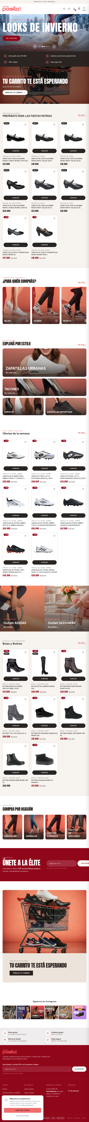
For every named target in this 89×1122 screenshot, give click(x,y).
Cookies (83, 1118)
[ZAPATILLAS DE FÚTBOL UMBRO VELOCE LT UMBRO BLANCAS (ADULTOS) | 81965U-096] (16, 502)
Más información (27, 1105)
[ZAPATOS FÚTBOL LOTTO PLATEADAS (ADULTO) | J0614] (44, 455)
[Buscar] (64, 8)
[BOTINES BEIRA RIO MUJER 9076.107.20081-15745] (16, 665)
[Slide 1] (40, 46)
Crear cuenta (29, 1093)
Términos (70, 1118)
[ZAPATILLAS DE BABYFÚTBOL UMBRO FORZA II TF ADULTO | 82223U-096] (16, 455)
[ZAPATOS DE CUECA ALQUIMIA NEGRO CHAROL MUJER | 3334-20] (16, 184)
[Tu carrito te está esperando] (44, 921)
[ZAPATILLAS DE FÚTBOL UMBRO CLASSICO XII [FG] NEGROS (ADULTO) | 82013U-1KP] (73, 502)
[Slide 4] (49, 46)
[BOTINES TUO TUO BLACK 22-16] (16, 712)
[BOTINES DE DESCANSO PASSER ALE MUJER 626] (44, 712)
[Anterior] (35, 46)
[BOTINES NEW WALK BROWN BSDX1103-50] (73, 665)
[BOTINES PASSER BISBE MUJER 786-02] (16, 759)
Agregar (15, 151)
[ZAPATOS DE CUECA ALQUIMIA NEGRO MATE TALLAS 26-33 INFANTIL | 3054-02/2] (44, 184)
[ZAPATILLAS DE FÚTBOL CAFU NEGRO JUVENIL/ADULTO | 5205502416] (16, 549)
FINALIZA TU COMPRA (21, 973)
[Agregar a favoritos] (25, 124)
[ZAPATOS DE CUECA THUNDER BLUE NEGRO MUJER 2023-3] (44, 231)
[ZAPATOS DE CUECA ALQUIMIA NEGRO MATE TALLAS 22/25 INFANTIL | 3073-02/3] (44, 137)
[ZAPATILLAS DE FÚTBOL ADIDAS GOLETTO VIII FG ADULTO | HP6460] (44, 549)
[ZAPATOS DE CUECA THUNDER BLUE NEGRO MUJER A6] (16, 231)
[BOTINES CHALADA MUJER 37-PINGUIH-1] (44, 759)
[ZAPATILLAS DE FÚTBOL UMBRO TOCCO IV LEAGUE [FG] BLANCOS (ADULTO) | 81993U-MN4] (44, 502)
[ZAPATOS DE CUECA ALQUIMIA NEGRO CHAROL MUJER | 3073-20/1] (16, 137)
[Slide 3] (46, 46)
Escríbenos (74, 1091)
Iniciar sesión (29, 1089)
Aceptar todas (23, 1110)
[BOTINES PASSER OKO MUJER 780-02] (73, 712)
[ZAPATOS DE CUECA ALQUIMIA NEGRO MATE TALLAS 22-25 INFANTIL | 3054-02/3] (73, 184)
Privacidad (77, 1118)
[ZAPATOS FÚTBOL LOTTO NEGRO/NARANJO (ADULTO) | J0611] (73, 455)
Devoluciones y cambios (11, 1093)
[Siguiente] (54, 46)
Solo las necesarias (22, 1116)
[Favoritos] (69, 8)
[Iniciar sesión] (74, 8)
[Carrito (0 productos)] (79, 8)
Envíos (5, 1089)
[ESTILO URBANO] (44, 32)
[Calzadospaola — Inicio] (12, 9)
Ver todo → (82, 115)
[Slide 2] (42, 46)
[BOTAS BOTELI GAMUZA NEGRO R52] (44, 665)
